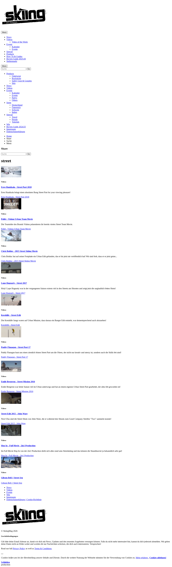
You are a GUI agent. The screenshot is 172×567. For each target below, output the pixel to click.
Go (29, 69)
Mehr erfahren (142, 558)
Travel (14, 117)
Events (9, 44)
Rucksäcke (16, 78)
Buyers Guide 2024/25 (16, 127)
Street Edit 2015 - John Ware (14, 414)
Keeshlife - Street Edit (11, 315)
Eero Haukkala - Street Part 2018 (16, 187)
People (15, 119)
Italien (14, 112)
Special (9, 51)
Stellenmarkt (11, 61)
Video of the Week (20, 42)
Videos (9, 39)
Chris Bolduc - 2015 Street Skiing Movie (19, 251)
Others (14, 100)
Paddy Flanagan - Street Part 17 (16, 347)
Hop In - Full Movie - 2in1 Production (18, 445)
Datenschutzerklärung (15, 131)
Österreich (16, 107)
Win (8, 124)
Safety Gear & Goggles (22, 81)
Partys (14, 98)
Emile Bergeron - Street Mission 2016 (18, 381)
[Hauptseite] (25, 25)
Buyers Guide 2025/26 (16, 59)
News (8, 37)
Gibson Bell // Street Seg (12, 478)
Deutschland (17, 105)
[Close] (2, 553)
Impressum (11, 129)
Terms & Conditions (43, 548)
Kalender (16, 47)
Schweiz (15, 110)
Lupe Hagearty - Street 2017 (14, 283)
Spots (8, 102)
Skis (13, 83)
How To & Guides (14, 56)
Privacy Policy (19, 548)
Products (10, 54)
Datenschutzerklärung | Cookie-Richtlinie (24, 499)
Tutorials (15, 122)
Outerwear (16, 76)
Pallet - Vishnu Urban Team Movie (17, 219)
